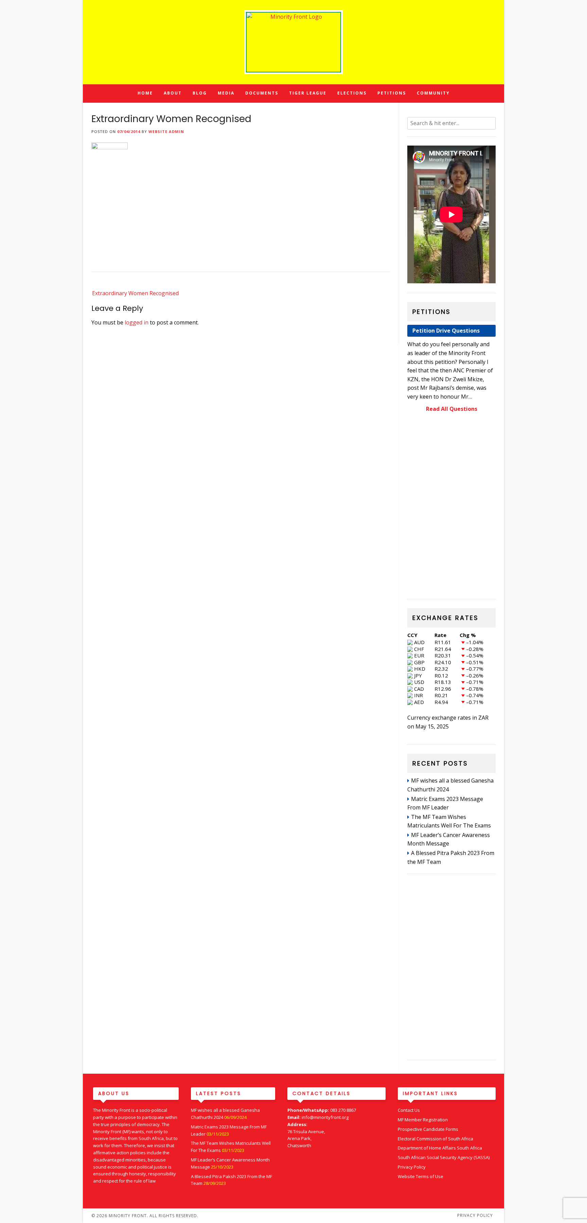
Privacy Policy (412, 1167)
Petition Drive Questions (446, 330)
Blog (200, 93)
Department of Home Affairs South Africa (440, 1148)
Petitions (391, 93)
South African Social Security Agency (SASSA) (444, 1157)
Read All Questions (451, 409)
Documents (261, 93)
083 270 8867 (343, 1110)
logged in (136, 322)
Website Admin (166, 131)
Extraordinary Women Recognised (135, 293)
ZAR (483, 717)
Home (145, 93)
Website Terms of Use (420, 1176)
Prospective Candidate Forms (428, 1129)
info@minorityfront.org (325, 1117)
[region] (451, 507)
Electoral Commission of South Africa (435, 1139)
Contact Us (409, 1110)
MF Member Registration (423, 1120)
